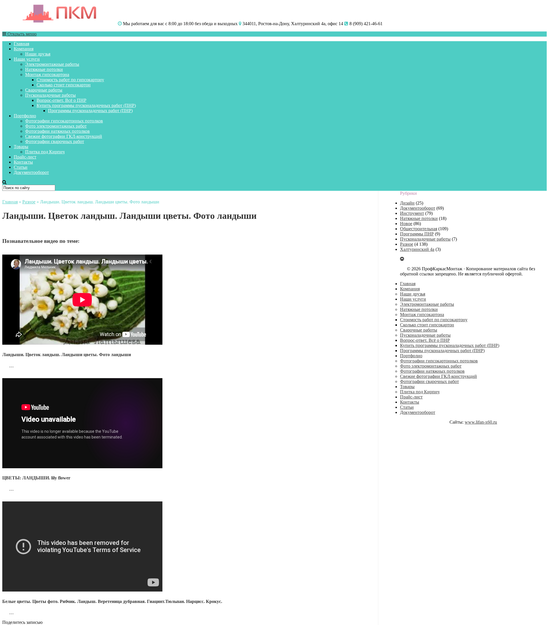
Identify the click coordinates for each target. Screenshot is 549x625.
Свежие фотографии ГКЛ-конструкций (63, 136)
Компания (23, 48)
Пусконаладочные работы (50, 95)
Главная (21, 43)
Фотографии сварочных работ (54, 141)
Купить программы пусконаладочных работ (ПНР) (86, 105)
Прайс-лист (25, 156)
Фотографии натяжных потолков (57, 131)
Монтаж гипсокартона (47, 74)
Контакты (23, 162)
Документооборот (31, 172)
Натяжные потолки (44, 69)
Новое (406, 223)
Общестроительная (418, 228)
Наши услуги (27, 59)
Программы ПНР (417, 233)
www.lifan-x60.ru (481, 422)
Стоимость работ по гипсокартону (70, 79)
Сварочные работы (43, 90)
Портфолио (25, 115)
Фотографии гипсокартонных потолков (64, 120)
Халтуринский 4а (417, 249)
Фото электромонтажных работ (56, 126)
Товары (21, 146)
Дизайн (407, 203)
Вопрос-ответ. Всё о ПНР (61, 100)
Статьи (20, 167)
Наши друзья (37, 53)
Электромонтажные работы (52, 64)
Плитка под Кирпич (45, 151)
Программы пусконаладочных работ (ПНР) (90, 110)
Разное (28, 201)
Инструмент (412, 213)
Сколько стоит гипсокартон (64, 84)
